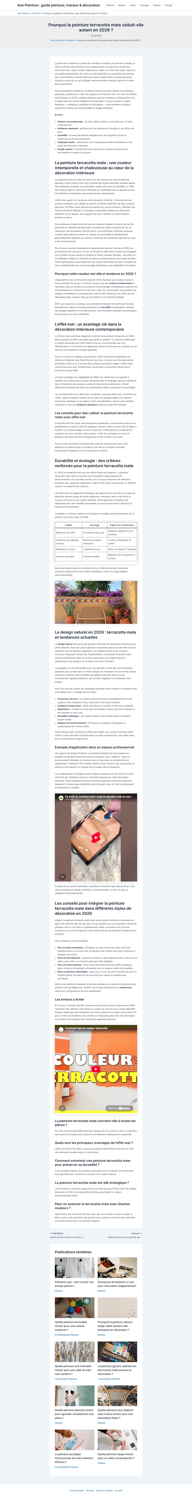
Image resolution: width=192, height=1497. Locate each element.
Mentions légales (104, 1490)
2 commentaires (62, 1335)
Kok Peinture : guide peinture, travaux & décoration (59, 5)
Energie (168, 5)
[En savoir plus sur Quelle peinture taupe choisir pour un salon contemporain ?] (117, 1439)
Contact (119, 1490)
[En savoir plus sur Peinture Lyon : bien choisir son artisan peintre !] (74, 1267)
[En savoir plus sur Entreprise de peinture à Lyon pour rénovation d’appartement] (117, 1267)
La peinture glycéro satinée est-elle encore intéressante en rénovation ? (117, 1370)
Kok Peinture (24, 13)
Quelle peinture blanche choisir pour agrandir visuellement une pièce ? (74, 1414)
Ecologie (144, 5)
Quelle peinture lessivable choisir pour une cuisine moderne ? (71, 1326)
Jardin (133, 5)
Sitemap (90, 1490)
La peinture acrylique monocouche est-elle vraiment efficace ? (74, 1458)
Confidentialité (76, 1490)
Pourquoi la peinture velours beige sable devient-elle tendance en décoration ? (115, 1326)
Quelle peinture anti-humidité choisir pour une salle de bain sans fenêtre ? (73, 1370)
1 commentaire (61, 1379)
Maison (122, 5)
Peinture (110, 5)
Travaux (157, 5)
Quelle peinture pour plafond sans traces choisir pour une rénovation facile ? (115, 1414)
